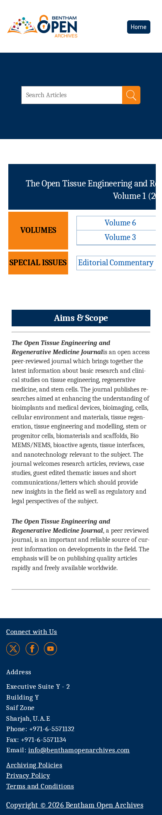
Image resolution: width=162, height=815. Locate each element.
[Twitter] (13, 648)
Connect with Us (31, 632)
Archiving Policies (34, 765)
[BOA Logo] (64, 26)
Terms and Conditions (40, 786)
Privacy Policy (28, 775)
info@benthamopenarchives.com (79, 750)
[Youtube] (50, 648)
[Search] (131, 95)
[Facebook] (32, 648)
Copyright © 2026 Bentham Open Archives (74, 805)
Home (139, 27)
